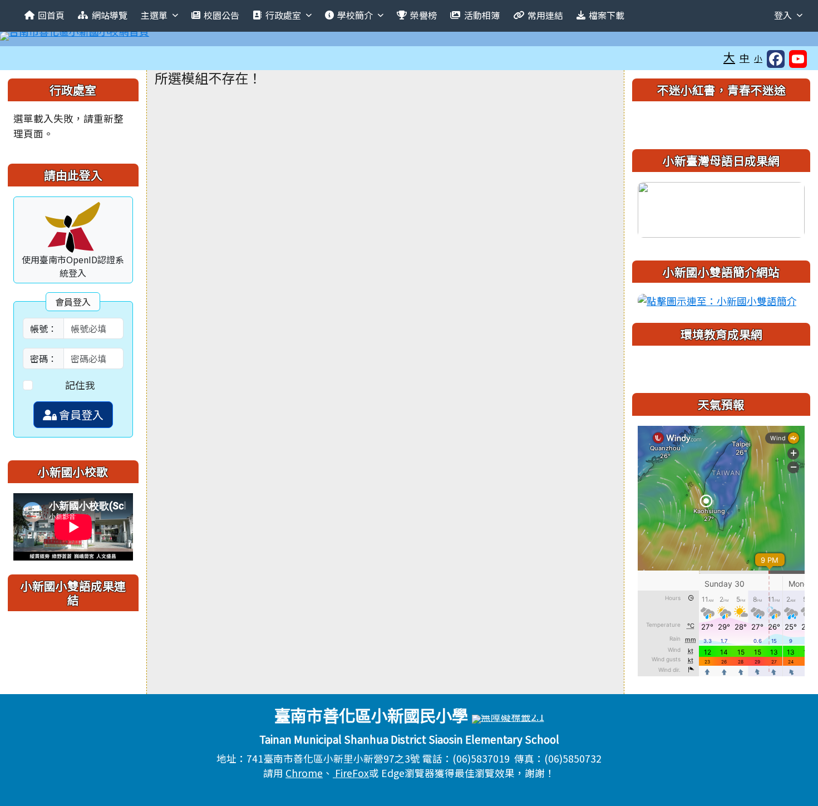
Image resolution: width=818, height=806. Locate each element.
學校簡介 (355, 15)
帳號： (43, 328)
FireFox (351, 773)
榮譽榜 (423, 15)
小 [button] (758, 58)
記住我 (80, 385)
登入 (783, 15)
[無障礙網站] (508, 718)
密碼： (43, 358)
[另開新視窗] (721, 208)
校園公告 (221, 15)
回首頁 (51, 15)
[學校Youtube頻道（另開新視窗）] (798, 59)
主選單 (154, 15)
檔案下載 (606, 15)
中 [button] (745, 58)
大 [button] (729, 56)
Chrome (304, 773)
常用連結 (545, 15)
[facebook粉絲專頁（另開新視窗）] (776, 59)
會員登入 (80, 414)
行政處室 (283, 15)
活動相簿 (482, 15)
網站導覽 (109, 15)
